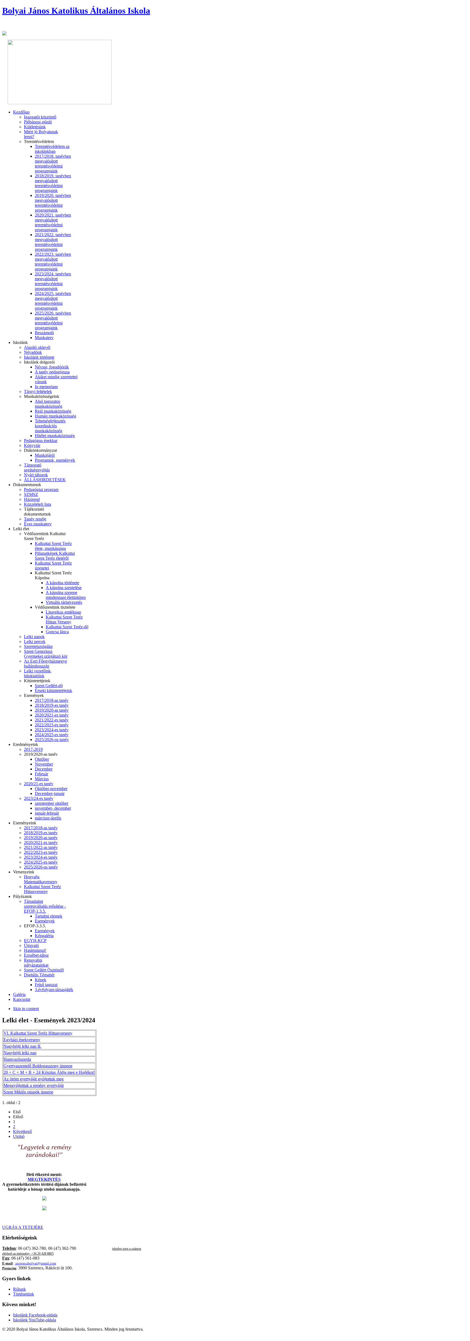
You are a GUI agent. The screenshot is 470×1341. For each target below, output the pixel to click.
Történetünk (23, 1294)
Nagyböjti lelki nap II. (22, 1046)
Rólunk (19, 1289)
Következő (22, 1131)
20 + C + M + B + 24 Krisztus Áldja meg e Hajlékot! (49, 1072)
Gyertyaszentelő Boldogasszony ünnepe (38, 1065)
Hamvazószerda (17, 1059)
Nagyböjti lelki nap (20, 1052)
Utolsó (18, 1136)
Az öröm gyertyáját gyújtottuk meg (34, 1079)
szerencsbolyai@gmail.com (36, 1263)
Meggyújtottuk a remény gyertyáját (34, 1085)
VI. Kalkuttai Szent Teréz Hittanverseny (38, 1033)
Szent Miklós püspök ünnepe (28, 1092)
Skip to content (26, 1008)
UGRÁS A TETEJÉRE (22, 1227)
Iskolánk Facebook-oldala (35, 1315)
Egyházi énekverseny (22, 1039)
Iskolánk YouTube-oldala (34, 1320)
